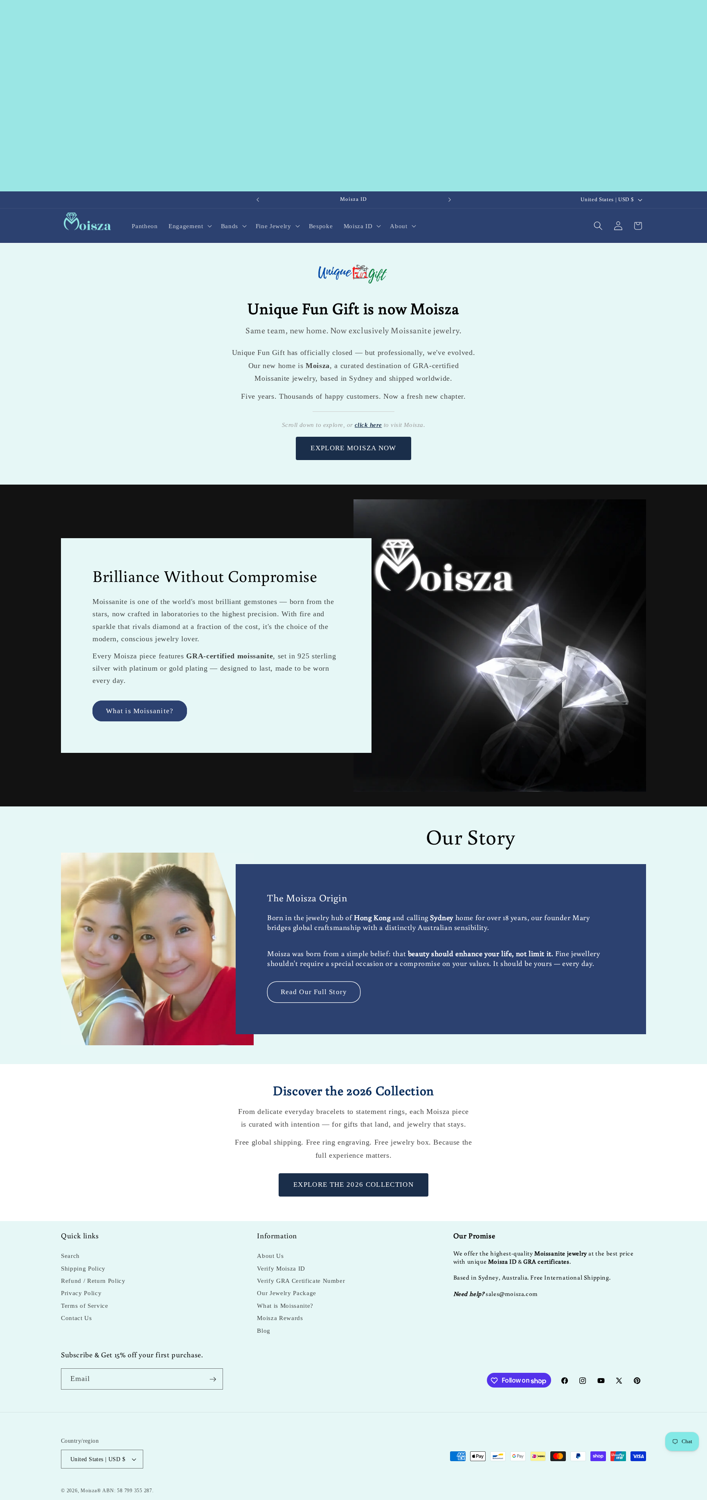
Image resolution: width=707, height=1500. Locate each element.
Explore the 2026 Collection (353, 1184)
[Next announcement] (450, 200)
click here (368, 425)
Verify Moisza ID (281, 1268)
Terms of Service (84, 1305)
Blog (263, 1330)
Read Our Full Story (314, 992)
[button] (189, 225)
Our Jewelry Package (286, 1293)
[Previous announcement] (258, 200)
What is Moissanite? (139, 711)
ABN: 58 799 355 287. (127, 1490)
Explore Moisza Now (353, 448)
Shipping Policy (83, 1268)
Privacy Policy (81, 1293)
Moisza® (91, 1490)
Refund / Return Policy (93, 1280)
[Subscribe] (213, 1379)
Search (70, 1256)
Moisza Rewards (280, 1318)
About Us (270, 1256)
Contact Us (76, 1318)
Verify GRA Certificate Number (301, 1280)
